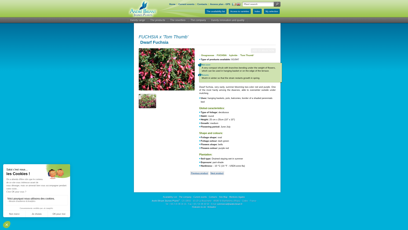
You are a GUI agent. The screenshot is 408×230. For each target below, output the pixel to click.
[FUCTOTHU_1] (166, 69)
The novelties (178, 20)
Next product (217, 173)
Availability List (170, 197)
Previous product (199, 173)
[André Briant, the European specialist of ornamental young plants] (143, 8)
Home (172, 4)
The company (198, 20)
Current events (186, 4)
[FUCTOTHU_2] (147, 101)
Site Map (223, 197)
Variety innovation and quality (227, 20)
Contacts (202, 4)
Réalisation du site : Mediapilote (204, 207)
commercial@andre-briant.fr (229, 204)
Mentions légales (237, 197)
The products (157, 20)
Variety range (137, 20)
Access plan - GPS (220, 4)
